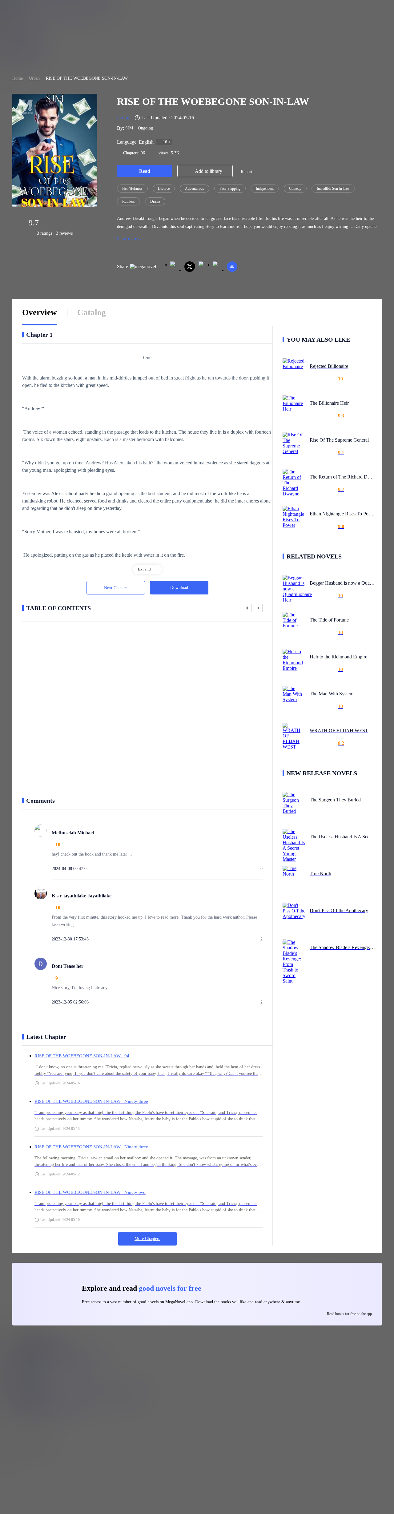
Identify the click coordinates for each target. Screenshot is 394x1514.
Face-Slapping (229, 188)
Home (17, 78)
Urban (34, 78)
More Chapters (147, 1238)
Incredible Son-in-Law (333, 188)
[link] (17, 78)
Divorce (164, 188)
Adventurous (194, 188)
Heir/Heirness (132, 188)
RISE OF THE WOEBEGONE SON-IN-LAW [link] (87, 78)
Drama (155, 201)
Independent (265, 188)
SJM (129, 128)
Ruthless (128, 201)
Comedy (295, 188)
